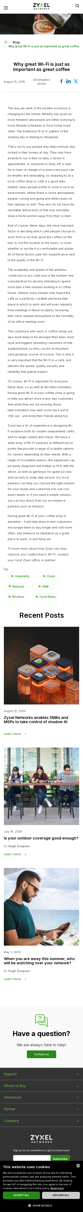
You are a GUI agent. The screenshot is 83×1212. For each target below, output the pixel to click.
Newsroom (12, 1097)
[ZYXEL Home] (41, 6)
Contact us (41, 1054)
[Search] (77, 6)
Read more (57, 1188)
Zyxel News (47, 596)
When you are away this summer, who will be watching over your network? (39, 960)
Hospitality (22, 576)
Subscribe (60, 1159)
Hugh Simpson (19, 846)
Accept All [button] (21, 1195)
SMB (45, 586)
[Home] (6, 42)
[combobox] (78, 1166)
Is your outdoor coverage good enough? (41, 838)
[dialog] (41, 1186)
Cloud (51, 576)
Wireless (18, 596)
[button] (41, 1205)
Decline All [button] (61, 1195)
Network (18, 586)
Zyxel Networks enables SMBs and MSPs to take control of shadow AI (36, 719)
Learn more (12, 734)
